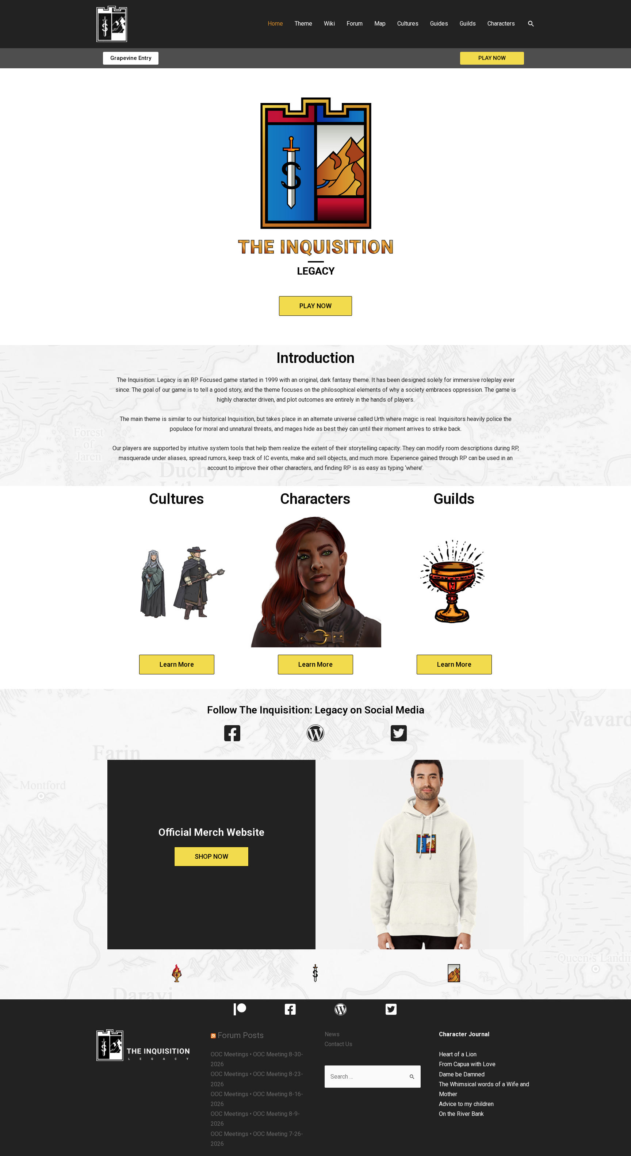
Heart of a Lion (458, 1054)
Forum (355, 23)
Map (380, 23)
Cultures (407, 23)
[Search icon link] (531, 23)
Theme (303, 23)
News (332, 1034)
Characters (501, 23)
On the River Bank (461, 1113)
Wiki (329, 23)
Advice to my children (466, 1104)
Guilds (468, 23)
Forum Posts (241, 1035)
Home (275, 23)
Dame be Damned (462, 1074)
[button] (130, 58)
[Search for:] (373, 1076)
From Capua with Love (467, 1064)
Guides (439, 23)
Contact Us (338, 1044)
